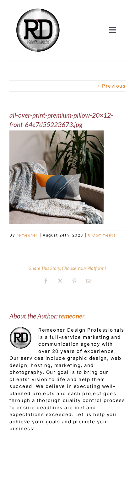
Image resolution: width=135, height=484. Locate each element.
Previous (114, 86)
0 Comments (102, 235)
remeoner (27, 235)
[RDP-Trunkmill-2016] (38, 7)
